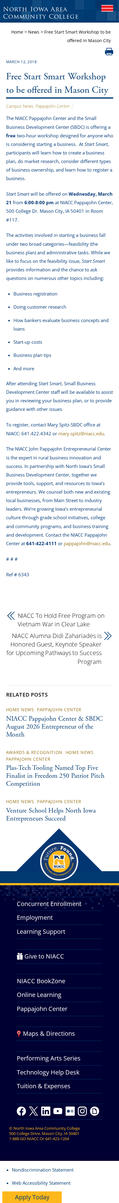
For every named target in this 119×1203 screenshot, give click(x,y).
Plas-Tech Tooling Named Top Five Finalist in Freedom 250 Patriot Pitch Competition (55, 776)
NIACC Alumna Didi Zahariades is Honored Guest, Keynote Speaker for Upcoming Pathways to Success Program (54, 648)
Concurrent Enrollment (49, 904)
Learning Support (41, 931)
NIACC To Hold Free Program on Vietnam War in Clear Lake (61, 619)
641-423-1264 (57, 1138)
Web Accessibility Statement (41, 1183)
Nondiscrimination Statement (43, 1170)
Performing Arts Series (49, 1058)
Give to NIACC (44, 956)
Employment (35, 917)
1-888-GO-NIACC (24, 1138)
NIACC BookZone (41, 981)
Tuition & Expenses (43, 1086)
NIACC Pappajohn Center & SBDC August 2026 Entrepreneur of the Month (54, 727)
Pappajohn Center (53, 106)
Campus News (20, 106)
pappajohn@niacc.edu (87, 543)
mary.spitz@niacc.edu (81, 433)
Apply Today (32, 1197)
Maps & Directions (49, 1033)
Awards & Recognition (34, 752)
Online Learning (39, 995)
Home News (20, 709)
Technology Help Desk (48, 1072)
